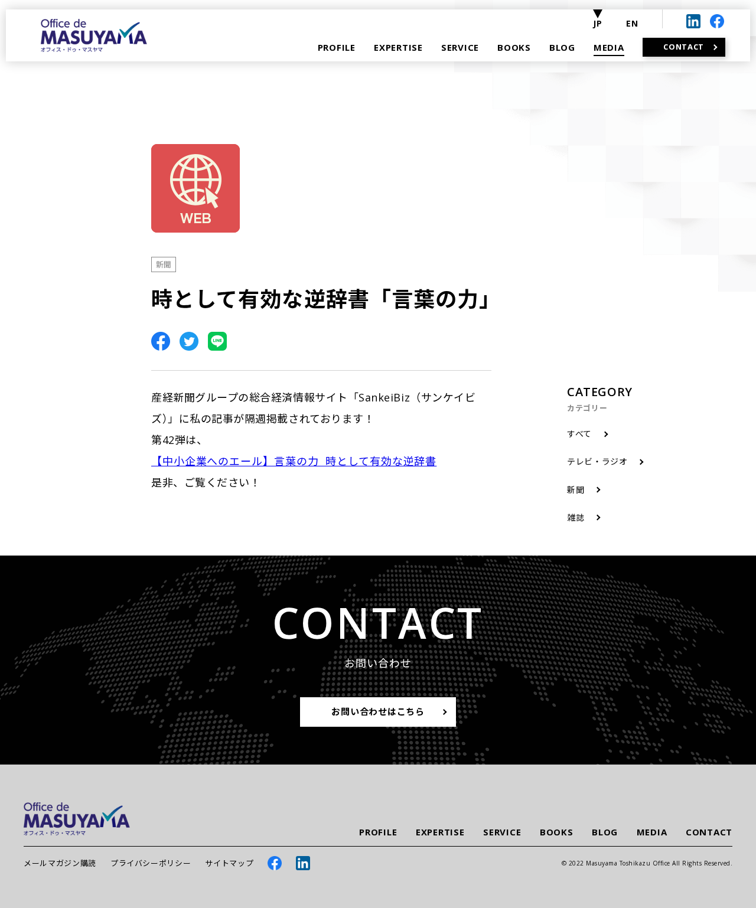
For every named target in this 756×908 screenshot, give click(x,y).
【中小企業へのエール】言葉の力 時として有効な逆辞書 (293, 461)
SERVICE (502, 832)
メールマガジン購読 (60, 863)
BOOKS (556, 832)
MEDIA (652, 832)
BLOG (605, 832)
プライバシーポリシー (150, 863)
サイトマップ (229, 863)
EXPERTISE (440, 832)
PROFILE (378, 832)
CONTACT (709, 832)
